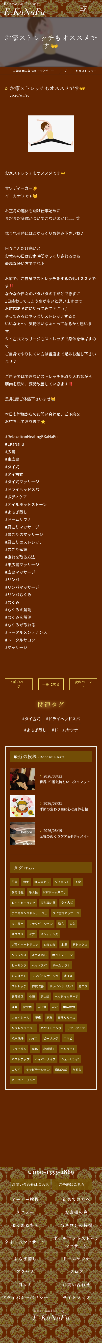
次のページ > (83, 684)
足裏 (49, 1018)
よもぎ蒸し (39, 955)
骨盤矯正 (18, 996)
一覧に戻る (51, 684)
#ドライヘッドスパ (63, 719)
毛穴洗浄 (18, 1038)
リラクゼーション (41, 924)
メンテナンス (49, 934)
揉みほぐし (41, 882)
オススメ (18, 934)
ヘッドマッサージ (66, 996)
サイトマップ (76, 1297)
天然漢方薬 (48, 903)
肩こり (82, 986)
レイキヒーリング (23, 903)
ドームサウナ (61, 965)
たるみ (77, 1070)
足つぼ (44, 996)
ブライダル (19, 1049)
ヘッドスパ (39, 965)
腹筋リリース (66, 1018)
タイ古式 (67, 903)
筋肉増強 (18, 892)
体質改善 (38, 986)
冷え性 (33, 892)
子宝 (78, 882)
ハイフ (33, 1038)
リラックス (19, 955)
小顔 (32, 996)
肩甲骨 (41, 1007)
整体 (35, 1049)
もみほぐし (19, 976)
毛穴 (55, 1007)
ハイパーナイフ (45, 1059)
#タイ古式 (31, 719)
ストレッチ (19, 986)
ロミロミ (50, 944)
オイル (68, 976)
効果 (26, 882)
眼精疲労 (69, 1007)
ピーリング (50, 1038)
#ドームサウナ (65, 730)
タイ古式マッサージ (65, 913)
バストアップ (20, 1059)
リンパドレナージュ (45, 976)
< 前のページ (18, 684)
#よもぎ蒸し (35, 730)
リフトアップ (76, 1028)
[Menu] (94, 8)
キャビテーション (38, 1070)
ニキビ (68, 1038)
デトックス (80, 944)
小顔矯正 (49, 1049)
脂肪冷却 (61, 1070)
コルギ (16, 1070)
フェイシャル (20, 1018)
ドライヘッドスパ (61, 986)
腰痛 (38, 1018)
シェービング (70, 1059)
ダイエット (62, 882)
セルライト (68, 1049)
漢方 (61, 924)
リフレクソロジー (23, 1028)
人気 (73, 924)
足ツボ (27, 1007)
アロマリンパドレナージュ (29, 913)
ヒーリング (19, 965)
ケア (32, 934)
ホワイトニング (51, 1028)
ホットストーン (62, 955)
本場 (64, 944)
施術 (15, 882)
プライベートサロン (25, 944)
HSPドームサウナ (55, 892)
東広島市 (18, 924)
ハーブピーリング (23, 1080)
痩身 (15, 1007)
